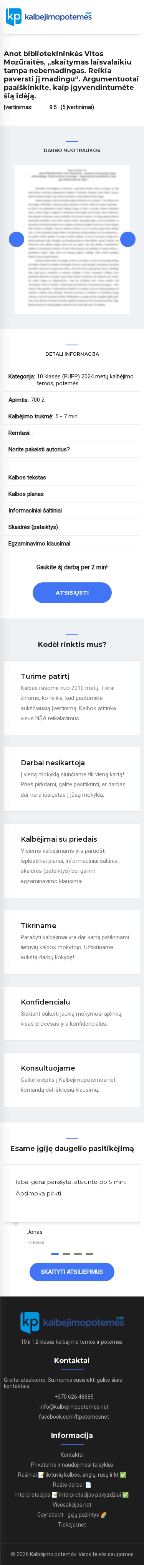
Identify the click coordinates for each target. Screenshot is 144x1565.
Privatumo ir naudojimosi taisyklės (72, 1465)
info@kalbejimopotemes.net (74, 1407)
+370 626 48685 (74, 1397)
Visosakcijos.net (72, 1505)
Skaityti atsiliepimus (72, 1271)
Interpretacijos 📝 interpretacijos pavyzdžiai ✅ (72, 1495)
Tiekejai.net (72, 1525)
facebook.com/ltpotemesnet (74, 1417)
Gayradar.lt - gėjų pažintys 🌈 (72, 1515)
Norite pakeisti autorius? (39, 449)
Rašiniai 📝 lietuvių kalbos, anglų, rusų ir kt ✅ (72, 1475)
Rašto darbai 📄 (72, 1485)
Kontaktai (72, 1455)
